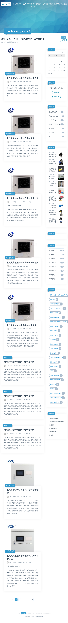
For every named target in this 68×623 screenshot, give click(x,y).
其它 (35, 6)
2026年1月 (56, 258)
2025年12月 (56, 262)
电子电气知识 (37, 4)
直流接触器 (54, 339)
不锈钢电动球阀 (55, 366)
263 (25, 81)
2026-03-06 (17, 81)
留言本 (10, 4)
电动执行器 (54, 384)
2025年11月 (56, 266)
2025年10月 (56, 271)
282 (25, 142)
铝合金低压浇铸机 (56, 402)
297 (25, 496)
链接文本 (51, 435)
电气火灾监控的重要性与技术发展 (21, 325)
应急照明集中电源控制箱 (56, 421)
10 (51, 64)
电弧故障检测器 (53, 418)
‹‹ (12, 599)
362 (25, 202)
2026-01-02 (15, 399)
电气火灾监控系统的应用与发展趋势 (22, 198)
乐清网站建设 (53, 431)
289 (25, 266)
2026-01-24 (17, 202)
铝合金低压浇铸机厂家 (57, 393)
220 (22, 365)
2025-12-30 (15, 433)
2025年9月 (56, 275)
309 (22, 399)
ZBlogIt (23, 613)
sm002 (10, 81)
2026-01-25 (17, 142)
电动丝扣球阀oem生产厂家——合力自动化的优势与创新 (55, 156)
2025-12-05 (17, 496)
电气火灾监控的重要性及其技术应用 (22, 78)
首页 (5, 4)
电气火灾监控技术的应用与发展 (20, 138)
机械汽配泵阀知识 (47, 4)
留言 (63, 39)
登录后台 (56, 92)
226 (25, 329)
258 (22, 433)
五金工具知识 (17, 4)
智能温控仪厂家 (55, 335)
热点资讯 (57, 4)
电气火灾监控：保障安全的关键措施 (22, 262)
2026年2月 (56, 254)
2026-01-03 (15, 365)
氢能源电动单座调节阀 (57, 397)
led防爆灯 (53, 299)
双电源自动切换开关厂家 (57, 357)
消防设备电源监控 (56, 326)
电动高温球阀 (54, 353)
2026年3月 (52, 49)
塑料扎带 (51, 425)
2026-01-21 (17, 266)
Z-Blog (32, 616)
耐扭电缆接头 (54, 362)
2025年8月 (56, 279)
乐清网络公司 (53, 428)
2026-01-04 (17, 329)
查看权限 (56, 96)
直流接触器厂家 (55, 313)
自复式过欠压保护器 (56, 379)
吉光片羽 (41, 616)
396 (25, 562)
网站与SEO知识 (27, 4)
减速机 (53, 371)
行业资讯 (56, 132)
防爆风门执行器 (55, 348)
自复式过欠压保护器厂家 (57, 308)
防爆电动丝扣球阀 (56, 375)
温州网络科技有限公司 (57, 317)
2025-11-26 (17, 562)
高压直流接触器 (55, 344)
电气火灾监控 (54, 330)
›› (32, 599)
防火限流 (53, 388)
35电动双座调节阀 (56, 304)
